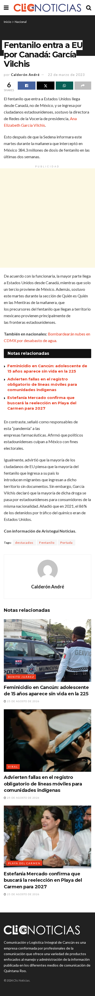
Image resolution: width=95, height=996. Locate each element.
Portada (66, 542)
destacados (24, 542)
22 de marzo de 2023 (66, 75)
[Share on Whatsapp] (64, 86)
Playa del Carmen (24, 863)
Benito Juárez (21, 676)
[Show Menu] (6, 7)
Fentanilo (46, 542)
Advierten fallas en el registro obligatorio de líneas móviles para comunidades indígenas (42, 384)
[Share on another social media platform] (82, 86)
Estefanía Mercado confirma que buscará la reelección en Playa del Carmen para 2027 (41, 403)
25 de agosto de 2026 (23, 701)
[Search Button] (88, 7)
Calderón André (25, 75)
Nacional (21, 22)
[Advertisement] (47, 218)
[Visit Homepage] (47, 8)
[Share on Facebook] (26, 86)
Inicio (7, 22)
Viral (13, 766)
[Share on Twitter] (45, 86)
